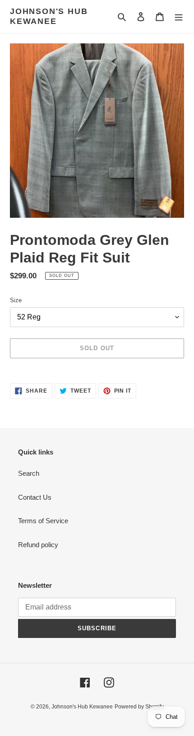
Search (28, 473)
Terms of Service (43, 521)
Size (16, 300)
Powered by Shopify (139, 706)
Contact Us (34, 497)
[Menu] (178, 16)
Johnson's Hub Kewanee (49, 16)
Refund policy (38, 544)
